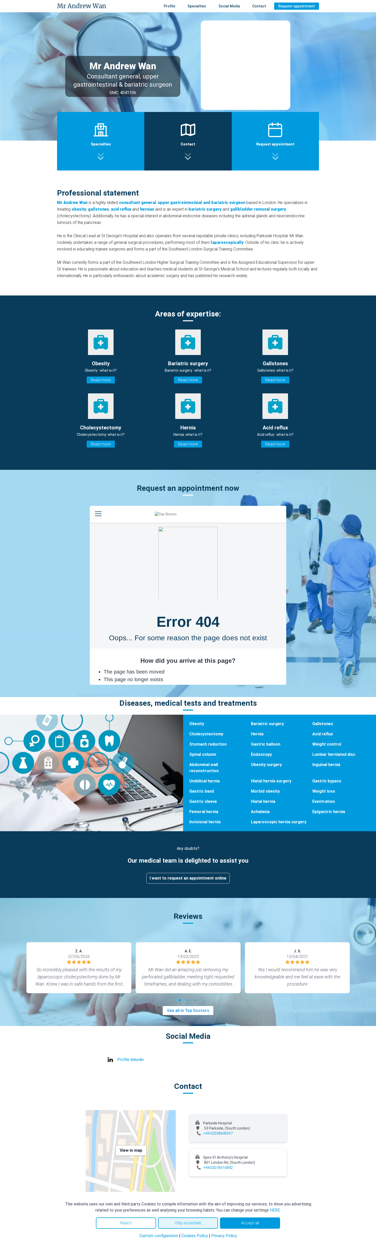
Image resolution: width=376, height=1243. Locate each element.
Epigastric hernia (328, 811)
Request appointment (296, 6)
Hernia (257, 734)
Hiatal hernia (263, 801)
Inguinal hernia (326, 764)
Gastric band (201, 791)
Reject (126, 1223)
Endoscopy (261, 754)
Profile (169, 6)
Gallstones (322, 723)
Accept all (250, 1223)
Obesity (196, 723)
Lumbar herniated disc (333, 754)
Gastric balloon (265, 744)
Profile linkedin (130, 1059)
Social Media (229, 6)
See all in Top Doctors (188, 1010)
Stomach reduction (208, 744)
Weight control (326, 744)
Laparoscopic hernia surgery (278, 821)
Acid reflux (322, 734)
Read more (101, 380)
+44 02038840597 (218, 1133)
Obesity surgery (266, 764)
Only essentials (188, 1223)
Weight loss (323, 791)
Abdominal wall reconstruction (204, 767)
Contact (259, 6)
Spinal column (202, 754)
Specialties (196, 6)
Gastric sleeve (203, 801)
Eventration (323, 801)
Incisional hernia (204, 821)
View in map (131, 1150)
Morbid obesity (265, 791)
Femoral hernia (203, 811)
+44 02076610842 (218, 1168)
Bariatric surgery (267, 723)
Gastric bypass (326, 781)
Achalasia (260, 811)
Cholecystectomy (206, 734)
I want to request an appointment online (188, 878)
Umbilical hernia (204, 781)
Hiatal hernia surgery (271, 781)
